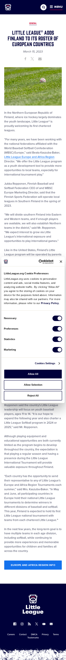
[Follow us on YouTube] (43, 623)
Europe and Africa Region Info (33, 565)
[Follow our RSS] (29, 623)
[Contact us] (51, 623)
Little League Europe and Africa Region (29, 157)
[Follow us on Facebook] (14, 623)
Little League (45, 646)
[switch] (57, 328)
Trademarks (33, 637)
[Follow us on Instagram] (22, 623)
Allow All (33, 373)
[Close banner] (61, 261)
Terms (56, 634)
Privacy (45, 634)
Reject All (33, 395)
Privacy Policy (50, 303)
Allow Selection (33, 384)
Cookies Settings (45, 363)
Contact (23, 634)
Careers (11, 634)
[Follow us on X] (36, 623)
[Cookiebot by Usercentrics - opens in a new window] (40, 261)
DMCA (34, 634)
